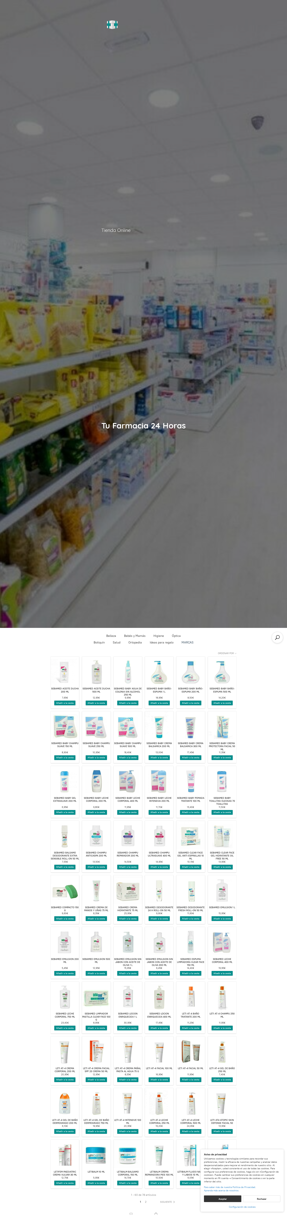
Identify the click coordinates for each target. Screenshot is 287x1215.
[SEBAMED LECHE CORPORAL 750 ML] (65, 996)
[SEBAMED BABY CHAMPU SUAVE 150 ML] (65, 725)
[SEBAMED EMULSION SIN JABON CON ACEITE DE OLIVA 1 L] (128, 941)
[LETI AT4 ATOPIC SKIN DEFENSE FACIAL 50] (222, 1102)
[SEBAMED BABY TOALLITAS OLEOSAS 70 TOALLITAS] (222, 780)
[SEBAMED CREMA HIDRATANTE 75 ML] (128, 889)
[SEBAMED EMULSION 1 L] (222, 889)
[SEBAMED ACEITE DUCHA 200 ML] (65, 671)
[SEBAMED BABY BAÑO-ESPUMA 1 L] (159, 671)
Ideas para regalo (162, 642)
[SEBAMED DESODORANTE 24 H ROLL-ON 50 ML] (159, 889)
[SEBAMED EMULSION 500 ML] (96, 941)
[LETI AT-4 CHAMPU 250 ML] (222, 996)
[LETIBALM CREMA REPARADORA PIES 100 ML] (159, 1154)
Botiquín (99, 642)
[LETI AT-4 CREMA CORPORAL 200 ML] (65, 1050)
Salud (116, 642)
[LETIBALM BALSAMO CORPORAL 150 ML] (128, 1154)
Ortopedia (135, 642)
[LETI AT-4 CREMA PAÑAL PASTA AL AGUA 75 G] (128, 1050)
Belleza (111, 636)
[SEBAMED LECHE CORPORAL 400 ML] (222, 941)
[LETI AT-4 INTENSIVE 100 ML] (128, 1102)
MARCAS (187, 642)
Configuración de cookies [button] (242, 1207)
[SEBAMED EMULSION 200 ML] (65, 941)
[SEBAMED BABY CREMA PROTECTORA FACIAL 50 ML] (222, 725)
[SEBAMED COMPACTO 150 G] (65, 889)
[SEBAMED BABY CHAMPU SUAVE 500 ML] (128, 725)
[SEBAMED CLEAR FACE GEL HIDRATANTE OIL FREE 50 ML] (222, 835)
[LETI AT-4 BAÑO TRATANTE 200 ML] (190, 996)
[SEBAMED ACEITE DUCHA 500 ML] (96, 671)
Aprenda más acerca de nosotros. (221, 1190)
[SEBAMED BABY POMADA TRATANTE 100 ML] (190, 780)
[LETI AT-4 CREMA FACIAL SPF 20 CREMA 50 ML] (96, 1050)
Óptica (176, 636)
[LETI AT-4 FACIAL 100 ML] (159, 1050)
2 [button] (145, 1201)
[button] (168, 1202)
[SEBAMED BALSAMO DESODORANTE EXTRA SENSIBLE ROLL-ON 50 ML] (65, 835)
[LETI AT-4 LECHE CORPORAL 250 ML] (159, 1102)
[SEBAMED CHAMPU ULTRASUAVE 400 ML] (159, 835)
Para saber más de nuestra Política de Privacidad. (230, 1187)
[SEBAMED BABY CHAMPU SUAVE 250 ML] (96, 725)
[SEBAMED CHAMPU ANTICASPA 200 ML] (96, 835)
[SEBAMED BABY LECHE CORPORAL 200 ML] (96, 780)
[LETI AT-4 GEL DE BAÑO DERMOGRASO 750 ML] (96, 1102)
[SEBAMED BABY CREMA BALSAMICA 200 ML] (159, 725)
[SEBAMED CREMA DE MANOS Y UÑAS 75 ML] (96, 889)
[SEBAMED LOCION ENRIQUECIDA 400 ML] (159, 996)
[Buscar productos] (277, 637)
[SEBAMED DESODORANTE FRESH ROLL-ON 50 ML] (190, 889)
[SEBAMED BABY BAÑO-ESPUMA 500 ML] (222, 671)
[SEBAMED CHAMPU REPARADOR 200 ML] (128, 835)
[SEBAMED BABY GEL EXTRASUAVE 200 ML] (65, 780)
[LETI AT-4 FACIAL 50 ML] (190, 1050)
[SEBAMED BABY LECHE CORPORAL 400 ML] (128, 780)
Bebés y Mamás (134, 636)
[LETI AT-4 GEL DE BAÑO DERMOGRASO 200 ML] (65, 1102)
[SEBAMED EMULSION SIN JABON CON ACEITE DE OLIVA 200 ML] (159, 941)
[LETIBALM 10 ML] (96, 1154)
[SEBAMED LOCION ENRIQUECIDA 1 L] (128, 996)
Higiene (158, 636)
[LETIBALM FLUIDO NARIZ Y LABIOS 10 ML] (190, 1154)
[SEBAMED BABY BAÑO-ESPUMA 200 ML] (190, 671)
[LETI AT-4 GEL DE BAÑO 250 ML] (222, 1050)
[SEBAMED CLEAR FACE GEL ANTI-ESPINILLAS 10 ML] (190, 835)
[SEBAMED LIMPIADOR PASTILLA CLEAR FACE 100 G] (96, 996)
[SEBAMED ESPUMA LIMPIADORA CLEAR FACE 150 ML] (190, 941)
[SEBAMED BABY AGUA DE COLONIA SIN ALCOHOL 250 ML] (128, 671)
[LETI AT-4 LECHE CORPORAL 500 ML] (190, 1102)
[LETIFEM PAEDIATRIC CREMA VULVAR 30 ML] (65, 1154)
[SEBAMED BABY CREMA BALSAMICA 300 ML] (190, 725)
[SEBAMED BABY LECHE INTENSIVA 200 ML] (159, 780)
